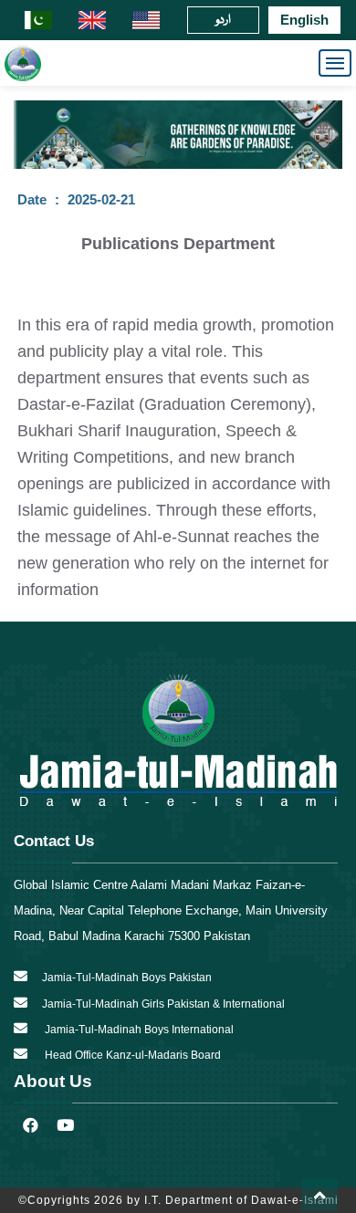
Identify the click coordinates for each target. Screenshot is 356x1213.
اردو (223, 20)
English (304, 19)
